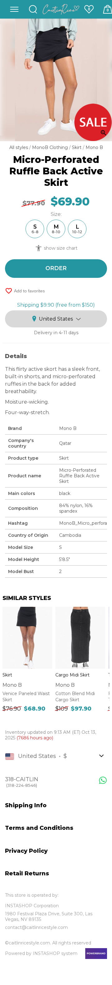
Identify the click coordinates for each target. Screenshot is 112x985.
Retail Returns (27, 873)
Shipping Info (26, 805)
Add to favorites (25, 291)
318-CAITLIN (21, 782)
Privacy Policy (26, 850)
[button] (14, 9)
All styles (19, 147)
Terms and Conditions (39, 828)
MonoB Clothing (50, 147)
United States (56, 319)
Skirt (77, 147)
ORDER (56, 268)
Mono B (94, 147)
